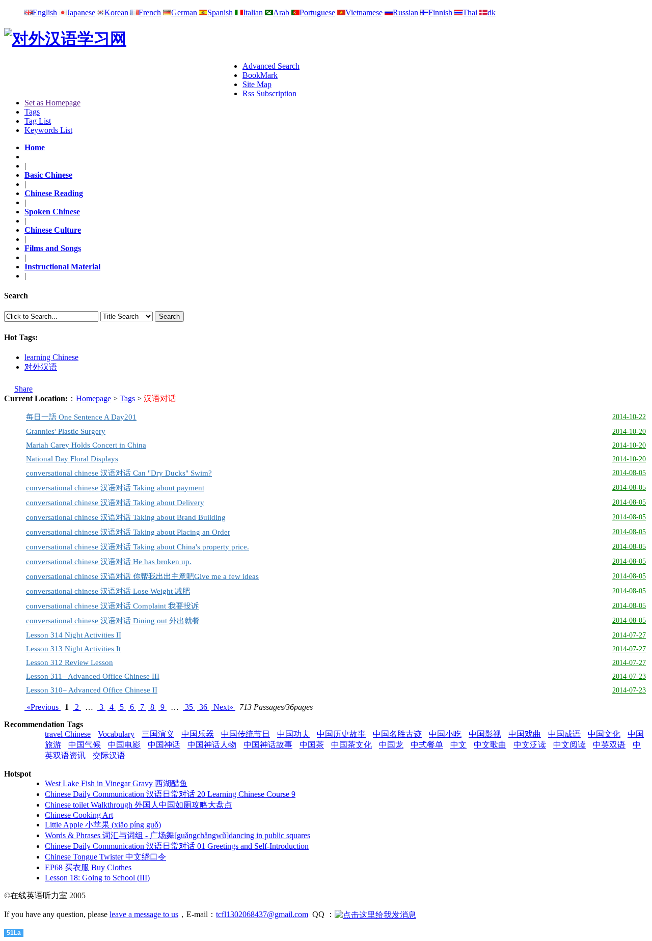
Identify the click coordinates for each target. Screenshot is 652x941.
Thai (470, 12)
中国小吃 (445, 734)
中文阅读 (569, 744)
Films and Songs (52, 248)
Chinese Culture (52, 230)
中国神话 (164, 744)
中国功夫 (293, 734)
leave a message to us (144, 914)
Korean (116, 12)
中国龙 (391, 744)
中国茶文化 (351, 744)
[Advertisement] (123, 77)
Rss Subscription (269, 93)
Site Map (256, 84)
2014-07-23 (629, 676)
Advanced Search (271, 66)
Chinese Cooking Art (79, 815)
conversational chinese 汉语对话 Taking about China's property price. (137, 547)
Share (23, 388)
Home (34, 147)
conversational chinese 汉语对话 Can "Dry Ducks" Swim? (119, 473)
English (45, 12)
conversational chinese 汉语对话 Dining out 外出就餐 (113, 621)
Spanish (220, 12)
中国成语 (564, 734)
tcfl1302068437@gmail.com (262, 914)
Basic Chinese (48, 175)
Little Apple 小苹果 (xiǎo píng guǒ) (103, 824)
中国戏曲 (524, 734)
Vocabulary (116, 734)
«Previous (42, 707)
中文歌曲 (490, 744)
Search (169, 316)
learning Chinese (51, 357)
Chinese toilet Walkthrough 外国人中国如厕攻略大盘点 (138, 804)
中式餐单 (427, 744)
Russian (405, 12)
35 (189, 707)
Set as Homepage (52, 102)
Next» (223, 707)
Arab (281, 12)
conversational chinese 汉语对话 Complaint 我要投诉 (112, 606)
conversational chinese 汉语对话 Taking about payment (115, 488)
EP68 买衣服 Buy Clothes (88, 867)
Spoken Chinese (52, 211)
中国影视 (485, 734)
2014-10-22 (629, 417)
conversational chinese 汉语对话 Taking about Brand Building (126, 517)
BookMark (260, 75)
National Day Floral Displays (72, 459)
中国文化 (604, 734)
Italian (253, 12)
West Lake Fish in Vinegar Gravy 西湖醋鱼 (116, 783)
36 (203, 707)
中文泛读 (529, 744)
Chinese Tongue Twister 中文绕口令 (105, 856)
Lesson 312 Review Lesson (69, 662)
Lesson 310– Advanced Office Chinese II (91, 690)
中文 (458, 744)
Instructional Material (62, 266)
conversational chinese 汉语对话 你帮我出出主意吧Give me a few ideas (142, 576)
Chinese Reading (53, 193)
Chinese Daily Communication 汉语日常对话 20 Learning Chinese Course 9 (170, 794)
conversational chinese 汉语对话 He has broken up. (109, 562)
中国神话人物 (211, 744)
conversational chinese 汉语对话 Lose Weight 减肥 (108, 591)
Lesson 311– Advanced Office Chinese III (92, 676)
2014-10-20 (629, 431)
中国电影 (124, 744)
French (150, 12)
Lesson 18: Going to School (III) (97, 877)
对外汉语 (40, 367)
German (184, 12)
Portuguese (317, 12)
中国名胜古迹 (397, 734)
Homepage (93, 398)
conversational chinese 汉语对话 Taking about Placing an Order (128, 532)
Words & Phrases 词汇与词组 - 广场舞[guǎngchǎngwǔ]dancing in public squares (177, 835)
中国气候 (84, 744)
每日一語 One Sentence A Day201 (81, 417)
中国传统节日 (245, 734)
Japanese (81, 12)
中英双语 (609, 744)
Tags (32, 111)
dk (491, 12)
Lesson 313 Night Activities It (73, 649)
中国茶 (312, 744)
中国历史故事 (341, 734)
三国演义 (158, 734)
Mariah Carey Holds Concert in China (86, 445)
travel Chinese (68, 734)
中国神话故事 (267, 744)
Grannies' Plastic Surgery (65, 431)
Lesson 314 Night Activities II (73, 635)
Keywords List (48, 130)
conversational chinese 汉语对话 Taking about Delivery (115, 503)
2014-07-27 (629, 635)
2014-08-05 (629, 473)
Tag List (37, 121)
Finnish (440, 12)
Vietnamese (364, 12)
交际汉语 (109, 755)
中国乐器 (197, 734)
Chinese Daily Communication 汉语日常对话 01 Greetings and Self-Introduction (177, 846)
